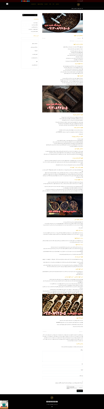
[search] (23, 15)
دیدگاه (81, 349)
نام (82, 363)
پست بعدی (44, 331)
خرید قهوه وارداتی (50, 336)
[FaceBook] (29, 1)
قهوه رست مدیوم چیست (77, 340)
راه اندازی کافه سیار (34, 27)
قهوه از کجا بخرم (62, 337)
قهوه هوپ (51, 404)
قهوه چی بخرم (71, 339)
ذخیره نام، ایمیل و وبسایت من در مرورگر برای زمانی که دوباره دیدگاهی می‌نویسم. (69, 382)
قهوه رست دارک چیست (51, 339)
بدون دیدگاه (43, 38)
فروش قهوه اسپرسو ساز (74, 337)
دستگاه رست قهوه (34, 43)
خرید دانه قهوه (68, 336)
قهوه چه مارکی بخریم (76, 339)
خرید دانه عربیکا (73, 336)
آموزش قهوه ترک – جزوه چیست (32, 29)
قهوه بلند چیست (57, 337)
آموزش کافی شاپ (34, 54)
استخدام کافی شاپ (34, 65)
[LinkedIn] (21, 1)
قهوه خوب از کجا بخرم (65, 339)
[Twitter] (27, 1)
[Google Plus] (26, 1)
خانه (82, 8)
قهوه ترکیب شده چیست (51, 337)
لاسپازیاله (36, 50)
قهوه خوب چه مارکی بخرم (58, 339)
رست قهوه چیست (45, 336)
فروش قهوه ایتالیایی (68, 337)
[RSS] (24, 1)
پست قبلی (81, 331)
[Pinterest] (23, 1)
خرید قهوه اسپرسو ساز (62, 336)
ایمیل (82, 369)
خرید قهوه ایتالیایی (56, 336)
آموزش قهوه (79, 8)
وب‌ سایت (81, 375)
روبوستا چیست (35, 22)
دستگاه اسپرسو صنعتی (34, 47)
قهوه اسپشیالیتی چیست (34, 31)
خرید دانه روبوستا (78, 336)
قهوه (36, 61)
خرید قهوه (81, 46)
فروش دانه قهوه (80, 337)
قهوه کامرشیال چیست (70, 340)
